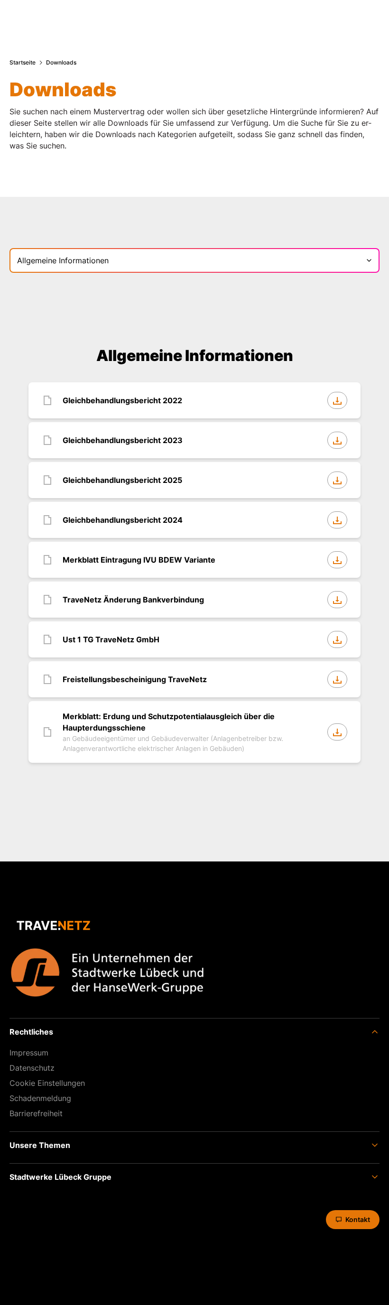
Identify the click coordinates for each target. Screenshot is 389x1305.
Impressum (28, 1052)
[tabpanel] (194, 556)
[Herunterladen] (337, 400)
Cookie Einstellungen (47, 1083)
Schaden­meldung (40, 1098)
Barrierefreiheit (36, 1113)
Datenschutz (32, 1068)
